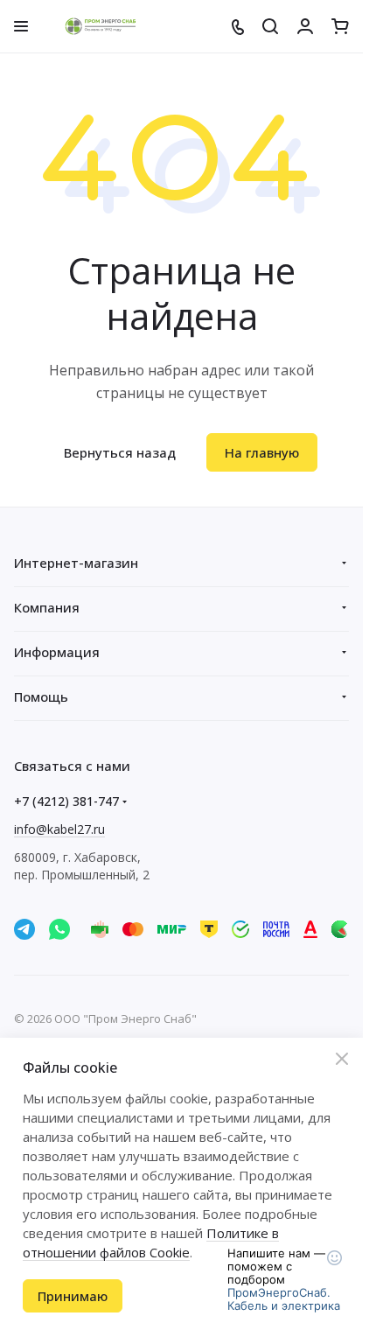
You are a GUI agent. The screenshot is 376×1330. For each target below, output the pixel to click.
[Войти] (305, 26)
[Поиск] (270, 26)
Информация (57, 652)
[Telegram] (24, 929)
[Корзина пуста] (340, 26)
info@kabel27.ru (59, 829)
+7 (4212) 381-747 (66, 801)
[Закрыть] (342, 1059)
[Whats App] (59, 929)
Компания (47, 607)
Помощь (41, 696)
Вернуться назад (120, 452)
